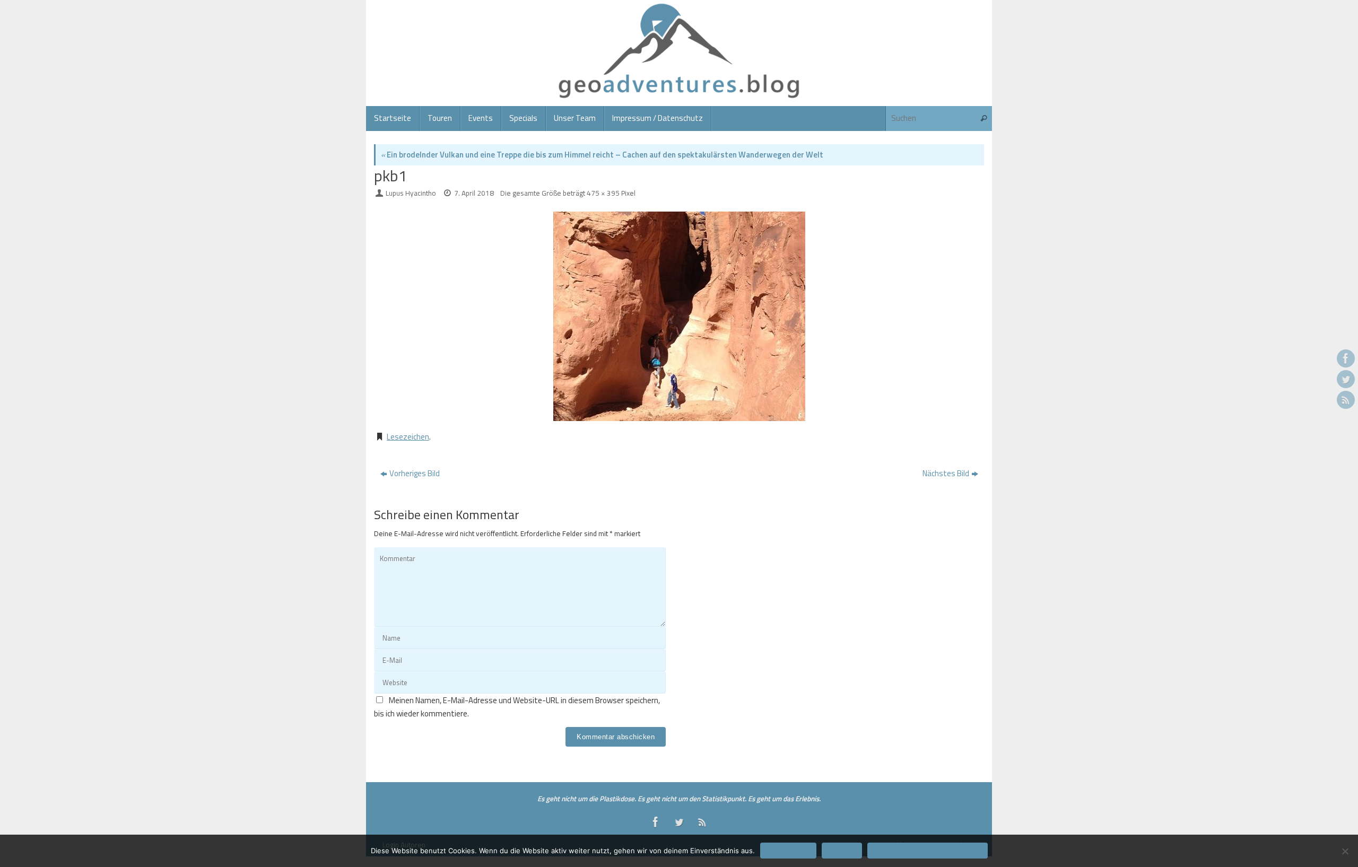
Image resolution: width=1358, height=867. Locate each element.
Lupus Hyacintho (411, 193)
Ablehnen (842, 850)
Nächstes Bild (945, 473)
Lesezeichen (408, 437)
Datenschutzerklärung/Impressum (927, 850)
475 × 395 (603, 193)
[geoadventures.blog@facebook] (1346, 358)
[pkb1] (679, 316)
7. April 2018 (474, 193)
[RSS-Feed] (1346, 400)
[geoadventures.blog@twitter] (1346, 379)
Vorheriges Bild (414, 473)
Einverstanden (788, 850)
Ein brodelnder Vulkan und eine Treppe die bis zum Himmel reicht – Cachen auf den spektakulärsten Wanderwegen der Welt (602, 154)
